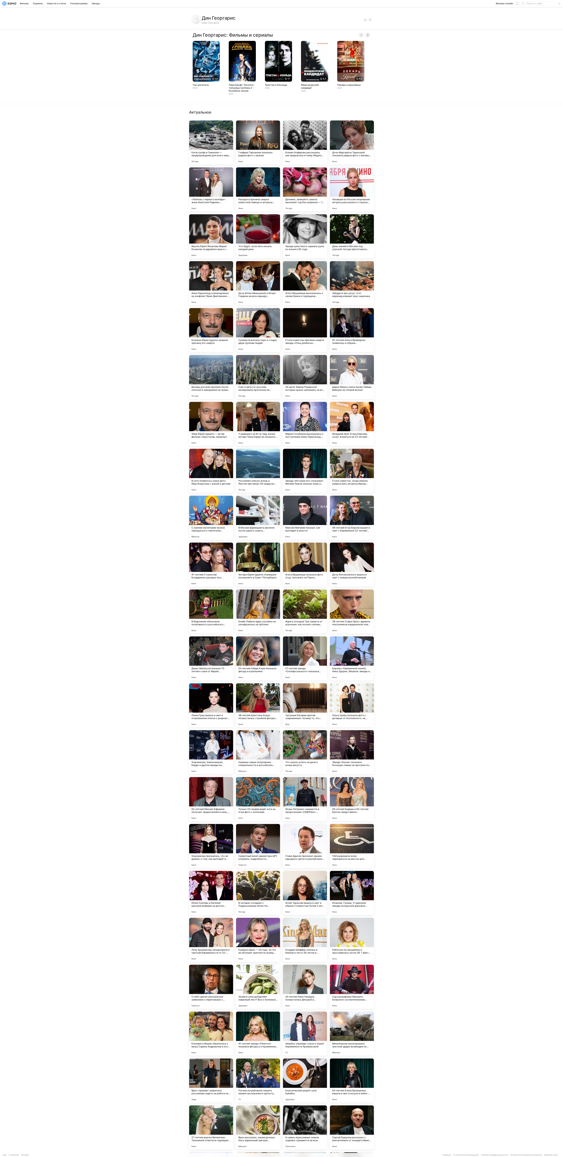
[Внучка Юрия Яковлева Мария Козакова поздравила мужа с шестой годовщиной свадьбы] (211, 236)
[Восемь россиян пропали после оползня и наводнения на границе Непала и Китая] (211, 377)
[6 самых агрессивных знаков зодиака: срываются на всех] (305, 1127)
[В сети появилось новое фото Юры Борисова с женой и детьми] (211, 471)
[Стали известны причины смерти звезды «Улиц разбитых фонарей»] (305, 330)
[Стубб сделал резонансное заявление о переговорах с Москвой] (211, 987)
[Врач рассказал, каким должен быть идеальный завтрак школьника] (258, 1127)
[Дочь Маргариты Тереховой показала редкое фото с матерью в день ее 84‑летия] (352, 142)
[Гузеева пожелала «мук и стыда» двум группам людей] (258, 330)
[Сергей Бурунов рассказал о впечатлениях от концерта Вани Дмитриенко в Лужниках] (352, 1127)
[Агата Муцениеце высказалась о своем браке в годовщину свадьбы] (305, 283)
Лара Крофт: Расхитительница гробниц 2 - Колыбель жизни (241, 87)
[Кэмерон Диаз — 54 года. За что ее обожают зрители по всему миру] (258, 940)
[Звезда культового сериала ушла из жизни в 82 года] (305, 236)
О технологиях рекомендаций (466, 1155)
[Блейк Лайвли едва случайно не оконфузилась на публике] (258, 611)
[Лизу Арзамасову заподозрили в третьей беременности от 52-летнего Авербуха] (211, 940)
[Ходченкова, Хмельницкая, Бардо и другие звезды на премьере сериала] (211, 752)
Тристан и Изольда (276, 84)
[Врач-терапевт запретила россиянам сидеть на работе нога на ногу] (211, 1080)
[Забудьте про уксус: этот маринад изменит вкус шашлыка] (352, 283)
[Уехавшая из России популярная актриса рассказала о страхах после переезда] (352, 189)
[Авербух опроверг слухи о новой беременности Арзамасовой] (305, 1034)
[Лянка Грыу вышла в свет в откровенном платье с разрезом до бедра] (211, 705)
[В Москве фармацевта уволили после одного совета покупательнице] (258, 518)
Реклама (25, 1155)
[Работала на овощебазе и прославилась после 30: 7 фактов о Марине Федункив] (352, 940)
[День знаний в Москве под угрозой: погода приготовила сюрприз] (352, 236)
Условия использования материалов (526, 1155)
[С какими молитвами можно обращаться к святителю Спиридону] (211, 518)
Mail (4, 1155)
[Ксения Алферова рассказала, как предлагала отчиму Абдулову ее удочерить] (305, 142)
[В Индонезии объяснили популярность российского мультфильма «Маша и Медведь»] (211, 611)
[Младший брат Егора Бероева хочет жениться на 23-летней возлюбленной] (352, 424)
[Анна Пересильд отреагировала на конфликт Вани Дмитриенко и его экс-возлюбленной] (211, 283)
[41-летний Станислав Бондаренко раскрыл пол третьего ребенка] (211, 565)
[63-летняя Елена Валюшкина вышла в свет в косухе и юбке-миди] (352, 1080)
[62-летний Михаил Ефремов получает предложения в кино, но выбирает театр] (211, 799)
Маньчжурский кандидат (310, 86)
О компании (14, 1155)
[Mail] (4, 3)
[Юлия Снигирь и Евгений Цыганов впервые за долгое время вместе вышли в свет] (211, 893)
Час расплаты (201, 84)
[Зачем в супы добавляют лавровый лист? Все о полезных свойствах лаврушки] (258, 987)
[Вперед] (367, 35)
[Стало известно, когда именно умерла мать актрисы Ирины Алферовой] (352, 471)
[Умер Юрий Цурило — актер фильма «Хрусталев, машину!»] (211, 424)
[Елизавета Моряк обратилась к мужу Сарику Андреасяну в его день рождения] (211, 1034)
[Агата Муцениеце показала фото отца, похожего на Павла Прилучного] (305, 565)
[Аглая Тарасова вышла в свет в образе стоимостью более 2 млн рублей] (305, 893)
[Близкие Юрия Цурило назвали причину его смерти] (211, 330)
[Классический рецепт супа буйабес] (305, 1080)
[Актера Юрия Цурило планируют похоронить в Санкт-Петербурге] (258, 565)
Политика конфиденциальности (494, 1155)
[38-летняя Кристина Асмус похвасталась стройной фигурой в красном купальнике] (258, 705)
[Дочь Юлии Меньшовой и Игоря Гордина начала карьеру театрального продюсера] (258, 283)
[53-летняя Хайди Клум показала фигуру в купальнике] (258, 658)
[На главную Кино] (11, 3)
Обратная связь (551, 1155)
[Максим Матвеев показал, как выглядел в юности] (305, 518)
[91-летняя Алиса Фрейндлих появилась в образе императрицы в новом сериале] (352, 330)
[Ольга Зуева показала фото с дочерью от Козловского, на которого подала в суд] (352, 705)
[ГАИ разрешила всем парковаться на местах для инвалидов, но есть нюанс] (352, 846)
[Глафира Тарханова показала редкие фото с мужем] (258, 142)
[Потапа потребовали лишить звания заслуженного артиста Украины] (258, 1080)
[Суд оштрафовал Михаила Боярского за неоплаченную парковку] (352, 987)
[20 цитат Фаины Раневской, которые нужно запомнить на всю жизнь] (305, 377)
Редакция (446, 1155)
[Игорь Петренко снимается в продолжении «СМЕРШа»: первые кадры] (305, 799)
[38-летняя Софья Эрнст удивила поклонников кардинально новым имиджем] (352, 611)
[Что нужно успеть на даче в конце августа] (305, 752)
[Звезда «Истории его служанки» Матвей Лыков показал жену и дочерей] (305, 471)
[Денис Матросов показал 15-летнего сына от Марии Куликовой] (211, 658)
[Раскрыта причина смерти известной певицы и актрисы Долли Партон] (258, 189)
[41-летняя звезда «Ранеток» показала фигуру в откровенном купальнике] (258, 1034)
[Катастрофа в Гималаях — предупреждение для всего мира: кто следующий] (211, 142)
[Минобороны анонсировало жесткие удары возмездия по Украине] (352, 1034)
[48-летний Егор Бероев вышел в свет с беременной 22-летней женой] (352, 518)
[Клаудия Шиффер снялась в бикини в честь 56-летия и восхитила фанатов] (305, 940)
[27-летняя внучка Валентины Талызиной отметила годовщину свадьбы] (211, 1127)
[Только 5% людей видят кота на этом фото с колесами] (258, 799)
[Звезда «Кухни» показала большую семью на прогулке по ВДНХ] (352, 752)
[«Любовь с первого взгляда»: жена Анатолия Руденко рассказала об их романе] (211, 189)
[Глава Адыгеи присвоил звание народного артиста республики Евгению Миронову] (305, 846)
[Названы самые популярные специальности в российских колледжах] (258, 752)
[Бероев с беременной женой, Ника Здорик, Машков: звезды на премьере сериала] (352, 658)
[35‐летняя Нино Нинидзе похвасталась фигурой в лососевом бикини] (305, 987)
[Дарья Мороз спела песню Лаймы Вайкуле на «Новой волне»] (352, 377)
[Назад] (361, 35)
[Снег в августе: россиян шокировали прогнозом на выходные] (258, 377)
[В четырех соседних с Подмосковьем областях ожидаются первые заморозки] (258, 893)
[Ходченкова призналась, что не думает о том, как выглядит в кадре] (211, 846)
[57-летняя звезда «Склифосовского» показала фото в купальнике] (305, 658)
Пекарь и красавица (349, 84)
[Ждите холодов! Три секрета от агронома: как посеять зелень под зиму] (305, 611)
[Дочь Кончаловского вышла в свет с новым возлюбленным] (352, 565)
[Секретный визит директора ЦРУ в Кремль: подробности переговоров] (258, 846)
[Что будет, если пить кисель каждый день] (258, 236)
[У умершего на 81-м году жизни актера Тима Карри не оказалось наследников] (258, 424)
